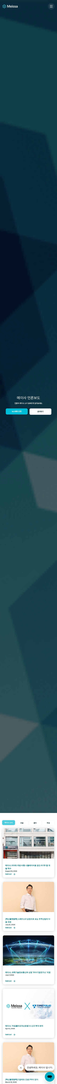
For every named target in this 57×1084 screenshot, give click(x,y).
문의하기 (40, 412)
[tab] (8, 822)
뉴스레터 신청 (16, 411)
